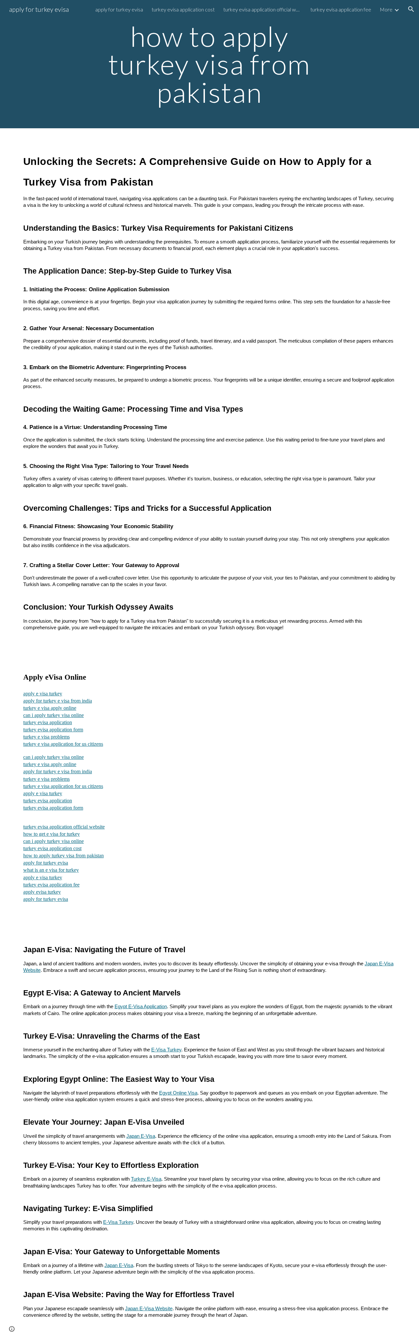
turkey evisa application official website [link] (262, 9)
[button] (411, 9)
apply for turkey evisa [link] (119, 9)
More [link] (386, 9)
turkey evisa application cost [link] (183, 9)
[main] (209, 64)
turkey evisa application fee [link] (340, 9)
